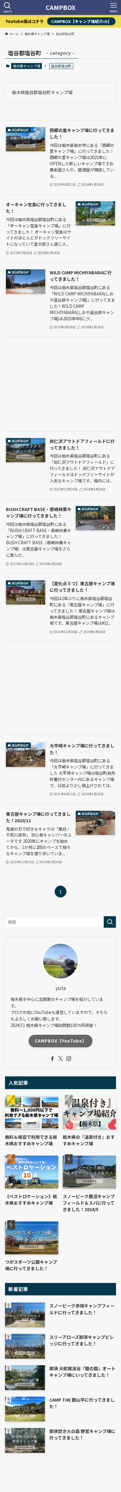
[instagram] (68, 1059)
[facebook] (52, 1059)
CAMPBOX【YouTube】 (61, 1041)
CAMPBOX (60, 7)
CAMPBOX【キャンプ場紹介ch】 (81, 21)
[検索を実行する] (110, 922)
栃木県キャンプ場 (26, 65)
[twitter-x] (60, 1059)
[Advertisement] (60, 384)
